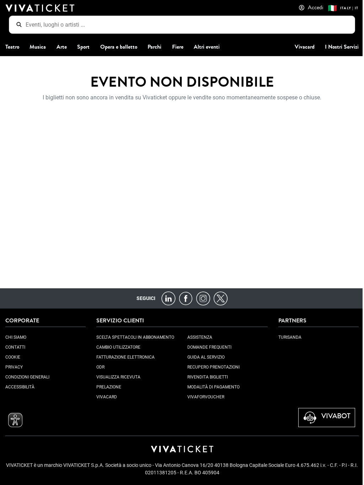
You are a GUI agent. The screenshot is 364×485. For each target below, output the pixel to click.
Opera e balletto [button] (118, 47)
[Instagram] (203, 298)
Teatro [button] (12, 47)
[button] (15, 420)
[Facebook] (185, 298)
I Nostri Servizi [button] (342, 47)
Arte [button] (62, 47)
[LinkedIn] (168, 298)
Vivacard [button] (305, 47)
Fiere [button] (177, 47)
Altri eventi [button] (207, 47)
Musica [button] (38, 47)
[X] (220, 298)
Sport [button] (83, 47)
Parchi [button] (154, 47)
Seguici (145, 298)
